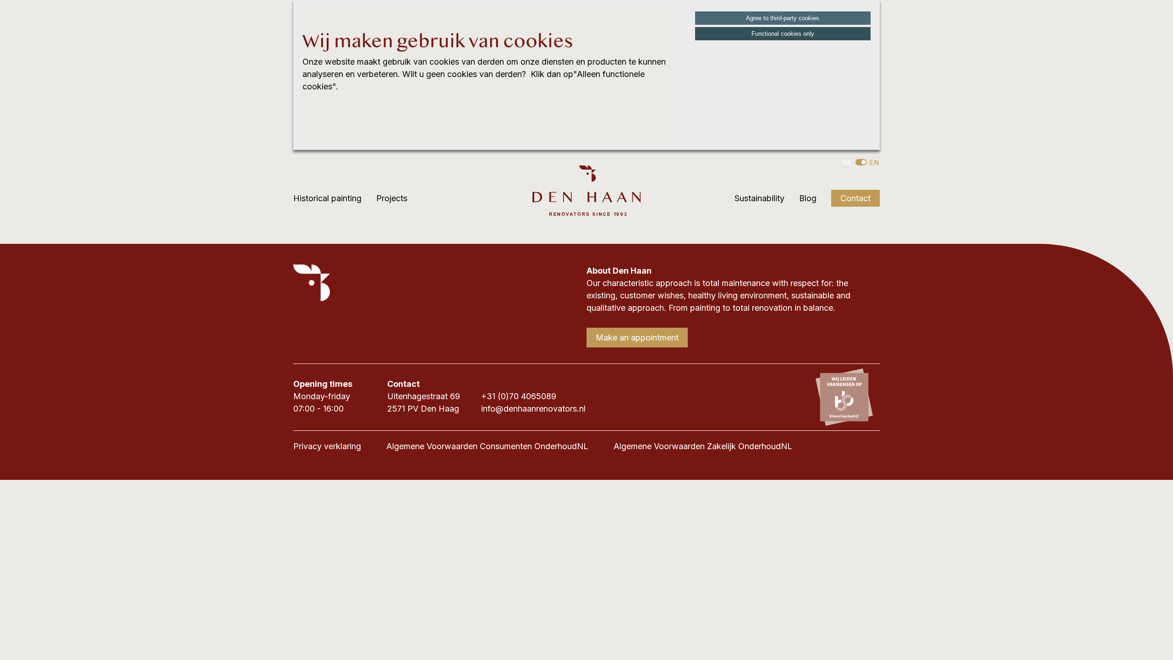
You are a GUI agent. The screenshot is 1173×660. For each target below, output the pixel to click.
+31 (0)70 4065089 (518, 396)
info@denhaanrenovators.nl (533, 408)
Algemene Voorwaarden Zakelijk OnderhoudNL (703, 446)
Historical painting (327, 198)
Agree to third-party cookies (782, 18)
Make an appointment (637, 337)
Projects (391, 198)
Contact (855, 198)
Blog (808, 198)
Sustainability (759, 198)
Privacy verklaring (327, 446)
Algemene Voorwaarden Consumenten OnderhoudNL (487, 446)
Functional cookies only (782, 33)
